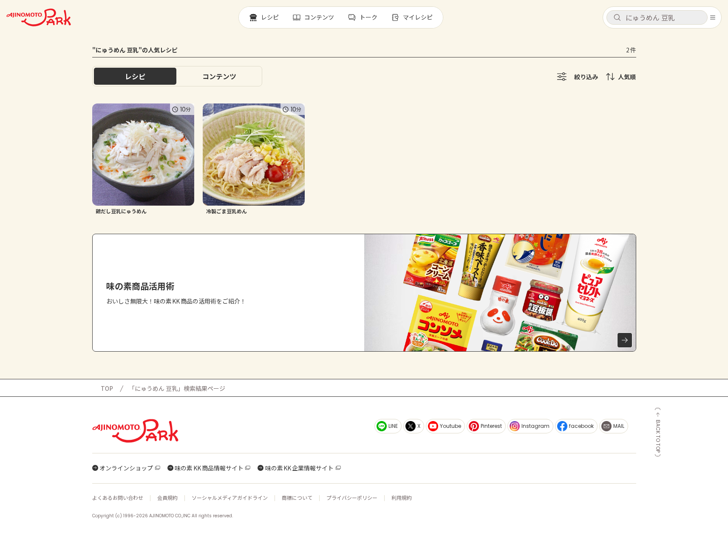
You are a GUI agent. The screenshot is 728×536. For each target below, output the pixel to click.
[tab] (219, 76)
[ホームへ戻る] (38, 17)
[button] (657, 17)
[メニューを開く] (713, 17)
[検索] (617, 18)
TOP (107, 388)
